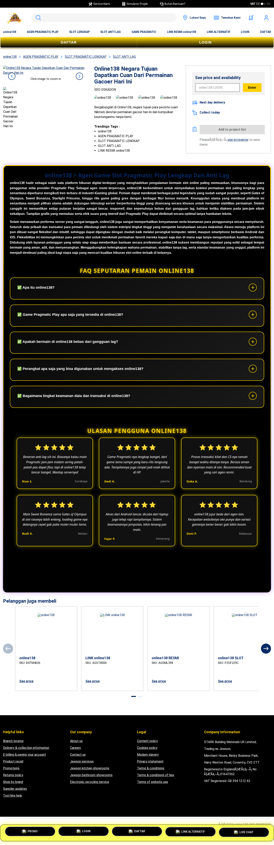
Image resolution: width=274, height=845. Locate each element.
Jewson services (82, 761)
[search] (104, 17)
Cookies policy (147, 748)
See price (26, 681)
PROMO (33, 832)
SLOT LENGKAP (79, 32)
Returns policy (13, 775)
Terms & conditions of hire (155, 775)
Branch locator (13, 741)
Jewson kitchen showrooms (89, 768)
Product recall (13, 761)
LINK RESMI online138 (181, 32)
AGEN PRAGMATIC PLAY (42, 32)
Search (37, 17)
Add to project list (232, 129)
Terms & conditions (150, 768)
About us (76, 741)
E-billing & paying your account (24, 755)
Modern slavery (148, 755)
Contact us (78, 755)
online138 (9, 32)
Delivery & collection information (26, 748)
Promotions (11, 768)
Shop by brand (13, 782)
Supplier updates (15, 789)
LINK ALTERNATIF (218, 32)
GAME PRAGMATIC (144, 32)
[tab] (133, 696)
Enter (252, 87)
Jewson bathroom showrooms (91, 775)
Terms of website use (152, 782)
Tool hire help (12, 795)
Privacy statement (150, 761)
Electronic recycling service (89, 782)
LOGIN (245, 32)
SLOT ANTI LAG (110, 32)
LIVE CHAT (246, 831)
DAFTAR (265, 32)
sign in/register (238, 140)
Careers (75, 748)
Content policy (147, 741)
